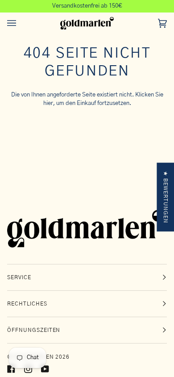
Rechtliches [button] (27, 303)
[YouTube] (45, 369)
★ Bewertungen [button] (165, 197)
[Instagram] (28, 369)
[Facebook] (11, 369)
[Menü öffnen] (20, 23)
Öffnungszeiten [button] (33, 330)
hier (48, 103)
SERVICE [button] (19, 277)
